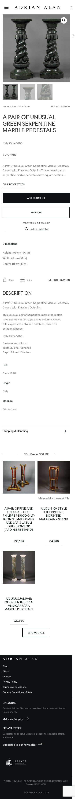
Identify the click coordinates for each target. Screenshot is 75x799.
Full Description (14, 184)
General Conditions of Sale (17, 692)
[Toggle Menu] (6, 7)
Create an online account (36, 223)
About (6, 671)
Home (6, 106)
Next (73, 36)
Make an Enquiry (13, 719)
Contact (7, 676)
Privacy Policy (10, 681)
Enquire (36, 212)
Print (29, 280)
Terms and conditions (15, 687)
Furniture (24, 106)
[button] (64, 20)
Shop (14, 106)
